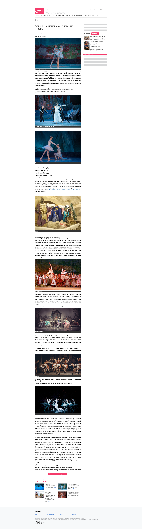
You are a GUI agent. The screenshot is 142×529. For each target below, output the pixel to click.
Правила (47, 525)
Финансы (74, 514)
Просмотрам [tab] (95, 33)
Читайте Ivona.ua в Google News (57, 474)
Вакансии (72, 527)
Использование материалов (75, 525)
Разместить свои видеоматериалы (63, 525)
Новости (61, 514)
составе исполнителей (57, 177)
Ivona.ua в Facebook (38, 525)
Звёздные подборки (55, 19)
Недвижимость (50, 514)
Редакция (43, 22)
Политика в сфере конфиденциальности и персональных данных (58, 527)
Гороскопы (95, 15)
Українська (104, 9)
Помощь (43, 525)
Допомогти (50, 10)
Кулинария (79, 15)
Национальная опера (46, 479)
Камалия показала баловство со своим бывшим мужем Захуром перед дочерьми (97, 38)
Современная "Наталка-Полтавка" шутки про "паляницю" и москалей (74, 493)
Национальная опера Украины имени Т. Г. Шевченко (64, 189)
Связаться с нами (53, 525)
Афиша (36, 514)
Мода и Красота (52, 15)
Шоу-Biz (43, 15)
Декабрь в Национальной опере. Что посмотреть (50, 485)
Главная (37, 15)
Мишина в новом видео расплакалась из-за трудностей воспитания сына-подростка (97, 48)
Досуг (55, 487)
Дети (73, 15)
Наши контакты (37, 524)
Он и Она (67, 15)
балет (39, 479)
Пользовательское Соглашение (40, 527)
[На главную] (55, 13)
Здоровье (61, 15)
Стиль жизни (87, 15)
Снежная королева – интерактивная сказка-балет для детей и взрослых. (73, 486)
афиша (53, 479)
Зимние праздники (67, 19)
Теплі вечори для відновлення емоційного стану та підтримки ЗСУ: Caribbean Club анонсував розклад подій (50, 496)
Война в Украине (44, 19)
